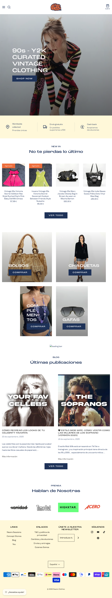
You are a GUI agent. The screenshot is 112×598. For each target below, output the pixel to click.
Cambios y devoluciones (42, 539)
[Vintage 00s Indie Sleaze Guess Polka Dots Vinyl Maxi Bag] (94, 175)
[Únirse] (78, 538)
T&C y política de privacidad (42, 533)
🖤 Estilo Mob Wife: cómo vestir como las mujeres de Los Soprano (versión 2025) (84, 432)
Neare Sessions (14, 532)
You (14, 544)
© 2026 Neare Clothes (56, 589)
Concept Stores (14, 536)
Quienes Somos (42, 547)
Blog (14, 540)
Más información (9, 456)
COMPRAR (20, 272)
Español (54, 564)
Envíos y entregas (42, 543)
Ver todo (56, 215)
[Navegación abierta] (3, 7)
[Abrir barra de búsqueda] (10, 7)
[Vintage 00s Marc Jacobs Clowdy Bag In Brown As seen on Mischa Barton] (67, 175)
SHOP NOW (24, 78)
